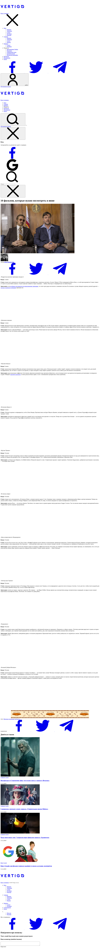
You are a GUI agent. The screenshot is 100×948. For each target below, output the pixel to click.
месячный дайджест (14, 719)
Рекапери (9, 50)
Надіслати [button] (3, 946)
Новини (9, 29)
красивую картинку (15, 374)
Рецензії (9, 35)
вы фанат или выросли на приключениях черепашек (24, 286)
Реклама (9, 914)
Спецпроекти (7, 907)
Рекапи (9, 42)
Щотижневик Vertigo (12, 49)
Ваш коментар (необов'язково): (11, 939)
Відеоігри (6, 56)
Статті (8, 32)
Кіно (5, 28)
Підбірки (9, 34)
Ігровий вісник (11, 53)
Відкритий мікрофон (12, 55)
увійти (26, 85)
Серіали (6, 36)
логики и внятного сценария (8, 287)
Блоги (5, 59)
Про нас (9, 913)
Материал (6, 719)
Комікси (6, 43)
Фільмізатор (7, 58)
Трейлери (9, 31)
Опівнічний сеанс (11, 52)
